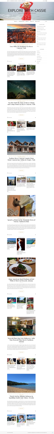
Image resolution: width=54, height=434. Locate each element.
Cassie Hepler (10, 61)
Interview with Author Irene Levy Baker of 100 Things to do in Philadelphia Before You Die (11, 129)
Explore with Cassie (25, 100)
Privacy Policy (37, 21)
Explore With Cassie (27, 10)
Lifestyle (23, 101)
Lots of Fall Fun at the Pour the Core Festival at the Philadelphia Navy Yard (31, 311)
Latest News (20, 101)
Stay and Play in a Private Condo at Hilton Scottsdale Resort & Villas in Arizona (41, 45)
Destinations (10, 100)
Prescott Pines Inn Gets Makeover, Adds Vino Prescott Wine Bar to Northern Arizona (21, 340)
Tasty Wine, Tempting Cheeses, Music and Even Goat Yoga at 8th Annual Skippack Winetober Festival (11, 74)
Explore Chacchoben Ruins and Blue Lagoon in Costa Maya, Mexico (31, 246)
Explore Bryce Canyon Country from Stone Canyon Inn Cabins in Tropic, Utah (21, 159)
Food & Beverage (31, 100)
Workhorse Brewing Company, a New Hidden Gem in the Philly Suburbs (21, 73)
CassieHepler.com (21, 21)
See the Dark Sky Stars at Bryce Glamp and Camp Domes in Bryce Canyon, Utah (21, 103)
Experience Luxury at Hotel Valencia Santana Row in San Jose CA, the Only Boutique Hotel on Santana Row (11, 189)
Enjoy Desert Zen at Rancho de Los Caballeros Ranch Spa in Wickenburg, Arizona (21, 184)
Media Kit (27, 21)
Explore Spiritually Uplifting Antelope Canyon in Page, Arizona (21, 252)
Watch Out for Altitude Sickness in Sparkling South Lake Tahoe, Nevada (21, 397)
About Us (15, 21)
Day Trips (11, 277)
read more (21, 58)
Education (14, 100)
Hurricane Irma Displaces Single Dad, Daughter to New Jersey (21, 424)
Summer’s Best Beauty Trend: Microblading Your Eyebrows (21, 130)
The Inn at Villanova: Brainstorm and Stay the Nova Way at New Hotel (11, 423)
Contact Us (32, 21)
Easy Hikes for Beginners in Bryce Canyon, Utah (21, 47)
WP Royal (12, 432)
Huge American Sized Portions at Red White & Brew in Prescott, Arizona (21, 280)
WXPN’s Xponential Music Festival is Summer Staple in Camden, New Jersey (31, 73)
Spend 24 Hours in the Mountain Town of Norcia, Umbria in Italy (21, 220)
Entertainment (19, 100)
